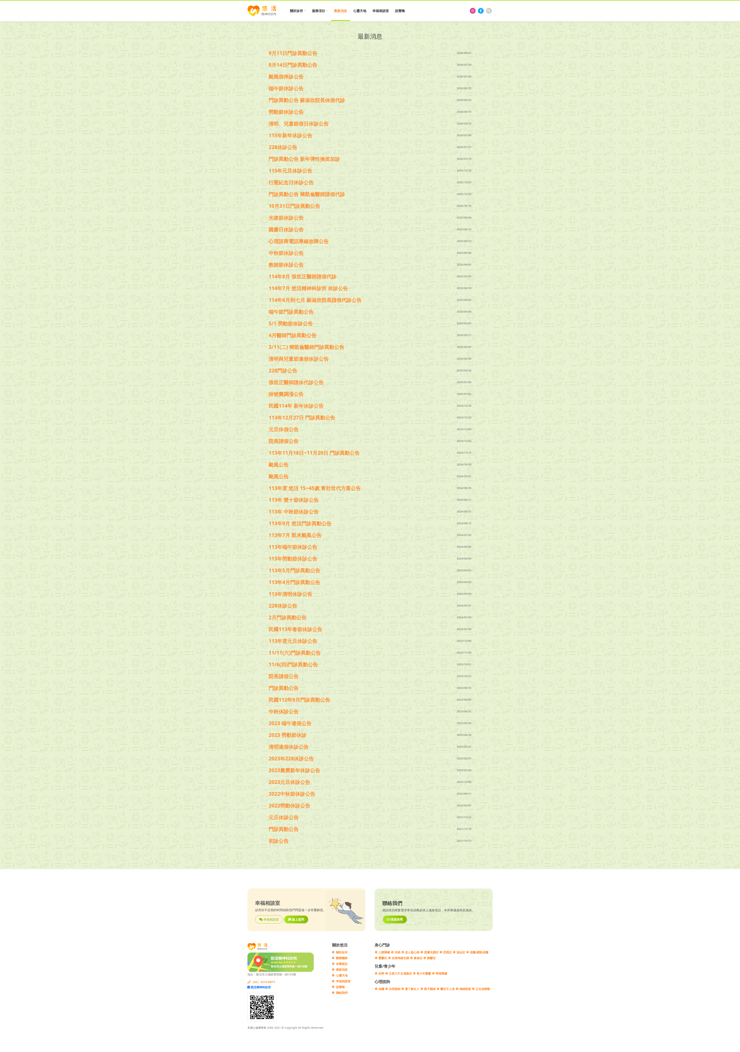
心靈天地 (359, 10)
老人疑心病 (412, 952)
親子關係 (430, 989)
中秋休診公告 (284, 711)
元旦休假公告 (284, 429)
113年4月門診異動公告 (294, 582)
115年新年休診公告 (290, 135)
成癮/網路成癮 (479, 952)
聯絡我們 (342, 993)
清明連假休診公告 (289, 746)
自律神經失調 (400, 958)
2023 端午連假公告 (290, 723)
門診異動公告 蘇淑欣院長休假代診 (307, 100)
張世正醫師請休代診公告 (296, 382)
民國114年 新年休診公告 (296, 405)
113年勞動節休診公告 (293, 558)
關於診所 (342, 952)
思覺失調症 (431, 952)
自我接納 (394, 989)
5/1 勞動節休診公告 (291, 323)
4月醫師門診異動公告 (293, 335)
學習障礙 (441, 973)
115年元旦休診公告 (290, 170)
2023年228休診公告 (291, 758)
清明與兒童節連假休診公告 (299, 358)
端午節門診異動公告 (291, 311)
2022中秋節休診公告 (292, 793)
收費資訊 (342, 964)
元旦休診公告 (284, 817)
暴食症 (418, 958)
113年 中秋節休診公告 (294, 511)
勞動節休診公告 (286, 111)
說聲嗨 (400, 10)
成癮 (381, 989)
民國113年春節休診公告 (295, 629)
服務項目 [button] (318, 10)
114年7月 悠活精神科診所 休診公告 (308, 288)
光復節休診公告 (286, 217)
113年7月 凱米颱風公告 (295, 535)
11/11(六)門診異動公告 (295, 652)
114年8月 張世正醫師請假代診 (303, 276)
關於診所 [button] (296, 10)
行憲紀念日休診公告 (291, 182)
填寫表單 (396, 919)
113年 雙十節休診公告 (294, 499)
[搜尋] (489, 11)
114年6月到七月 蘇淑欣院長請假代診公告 (315, 299)
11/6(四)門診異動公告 (293, 664)
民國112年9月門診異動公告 (299, 699)
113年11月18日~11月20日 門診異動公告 (314, 452)
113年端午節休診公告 (293, 546)
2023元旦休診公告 (289, 781)
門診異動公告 (284, 687)
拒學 (381, 973)
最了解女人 (412, 989)
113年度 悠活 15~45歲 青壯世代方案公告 (315, 488)
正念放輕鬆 (483, 989)
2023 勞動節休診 (288, 734)
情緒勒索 (465, 989)
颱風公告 (279, 464)
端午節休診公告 (286, 88)
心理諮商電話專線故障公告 (299, 241)
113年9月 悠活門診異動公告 (300, 523)
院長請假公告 (284, 441)
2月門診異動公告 (288, 617)
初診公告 (279, 840)
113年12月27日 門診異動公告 (302, 417)
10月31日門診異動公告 (294, 205)
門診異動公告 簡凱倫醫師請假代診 (307, 194)
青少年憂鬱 (424, 973)
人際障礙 (384, 952)
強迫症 (461, 952)
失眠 (397, 952)
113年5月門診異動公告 (294, 570)
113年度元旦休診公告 (293, 640)
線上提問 (297, 919)
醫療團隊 (342, 958)
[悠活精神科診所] (473, 11)
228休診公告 (283, 147)
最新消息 (340, 10)
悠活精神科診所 (260, 987)
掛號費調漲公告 (286, 394)
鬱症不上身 (447, 989)
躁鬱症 (431, 958)
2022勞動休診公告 (289, 805)
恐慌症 (447, 952)
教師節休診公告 (286, 264)
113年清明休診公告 (290, 593)
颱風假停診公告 (286, 76)
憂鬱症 (382, 958)
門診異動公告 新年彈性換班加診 (304, 158)
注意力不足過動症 (400, 973)
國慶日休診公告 (286, 229)
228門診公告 (283, 370)
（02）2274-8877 (262, 982)
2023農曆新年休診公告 (294, 770)
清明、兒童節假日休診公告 (299, 123)
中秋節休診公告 (286, 252)
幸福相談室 (381, 10)
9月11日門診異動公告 (293, 53)
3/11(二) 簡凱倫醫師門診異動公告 (306, 346)
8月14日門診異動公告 (293, 64)
